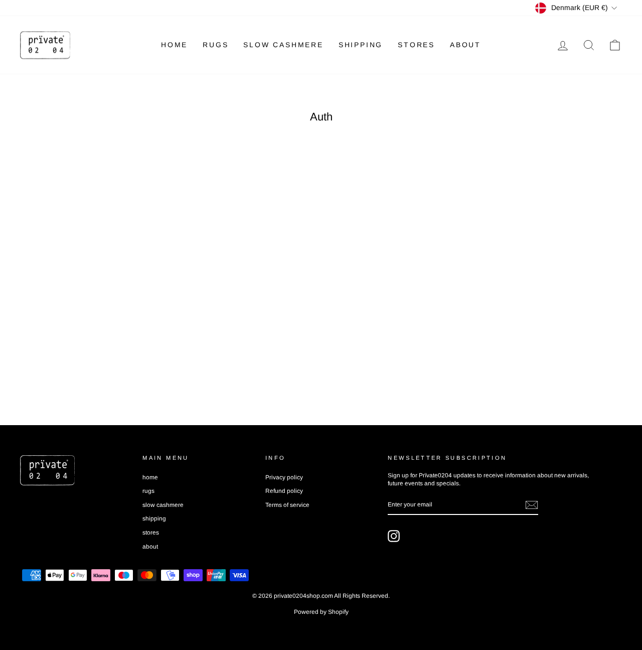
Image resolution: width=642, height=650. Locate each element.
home (174, 45)
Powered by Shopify (321, 611)
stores (416, 45)
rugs (215, 45)
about (465, 45)
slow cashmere (283, 45)
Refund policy (284, 490)
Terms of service (287, 504)
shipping (361, 45)
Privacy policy (284, 477)
